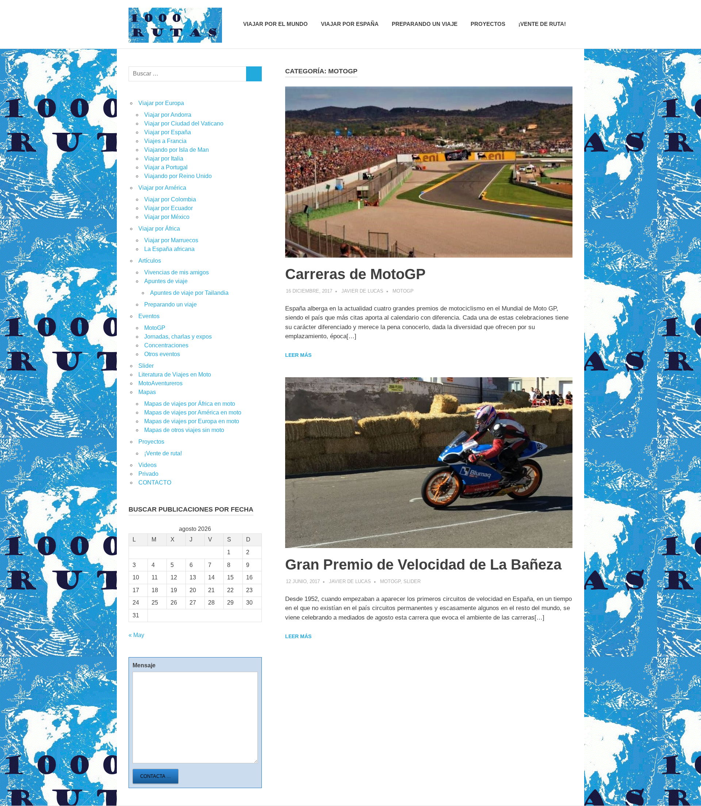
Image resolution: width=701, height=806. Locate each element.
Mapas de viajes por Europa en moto (191, 421)
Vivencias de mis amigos (176, 272)
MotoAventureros (160, 383)
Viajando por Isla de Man (176, 150)
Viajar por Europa (161, 103)
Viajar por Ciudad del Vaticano (183, 123)
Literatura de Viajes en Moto (174, 374)
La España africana (169, 249)
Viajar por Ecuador (168, 208)
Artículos (149, 261)
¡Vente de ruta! (542, 24)
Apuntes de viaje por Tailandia (189, 293)
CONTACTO (154, 482)
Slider (412, 581)
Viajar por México (166, 217)
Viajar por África (159, 228)
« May (136, 635)
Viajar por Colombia (170, 199)
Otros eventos (162, 354)
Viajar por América (162, 188)
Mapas (147, 392)
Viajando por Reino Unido (178, 176)
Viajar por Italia (163, 158)
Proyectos (488, 24)
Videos (147, 465)
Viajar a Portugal (166, 167)
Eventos (149, 316)
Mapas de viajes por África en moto (189, 404)
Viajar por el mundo (275, 24)
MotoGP (403, 291)
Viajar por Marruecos (171, 240)
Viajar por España (350, 24)
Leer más (298, 355)
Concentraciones (166, 345)
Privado (148, 474)
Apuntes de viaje (166, 281)
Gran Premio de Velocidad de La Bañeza (423, 564)
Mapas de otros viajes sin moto (184, 430)
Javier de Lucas (362, 291)
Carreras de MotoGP (355, 274)
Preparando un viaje (424, 24)
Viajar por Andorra (167, 115)
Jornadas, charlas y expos (178, 336)
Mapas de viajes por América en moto (192, 412)
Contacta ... (155, 776)
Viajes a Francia (165, 141)
